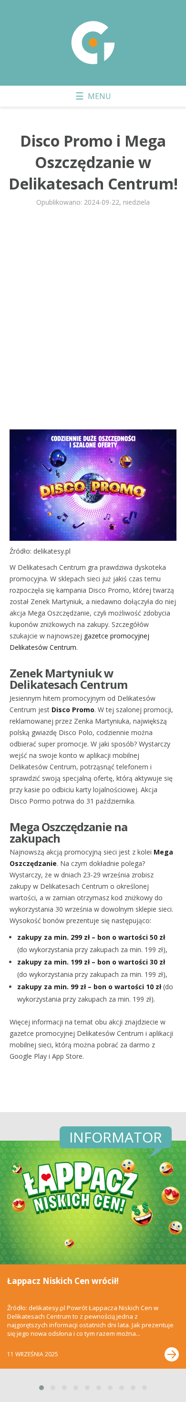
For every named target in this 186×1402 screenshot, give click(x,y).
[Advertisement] (93, 322)
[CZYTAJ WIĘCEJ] (172, 1354)
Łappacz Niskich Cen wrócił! (63, 1280)
